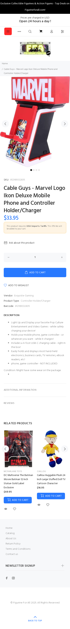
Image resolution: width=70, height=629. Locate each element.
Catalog (10, 533)
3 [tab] (36, 170)
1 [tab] (31, 170)
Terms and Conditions (18, 549)
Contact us (12, 554)
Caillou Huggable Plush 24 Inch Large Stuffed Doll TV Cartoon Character (51, 479)
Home (5, 64)
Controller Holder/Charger (35, 301)
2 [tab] (34, 170)
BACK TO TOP (35, 621)
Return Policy (13, 544)
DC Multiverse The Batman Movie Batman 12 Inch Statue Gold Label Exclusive (18, 481)
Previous (5, 123)
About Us (11, 538)
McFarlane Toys (13, 471)
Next (64, 123)
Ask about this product (22, 243)
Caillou (41, 471)
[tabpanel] (35, 121)
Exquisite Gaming (24, 296)
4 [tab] (39, 170)
